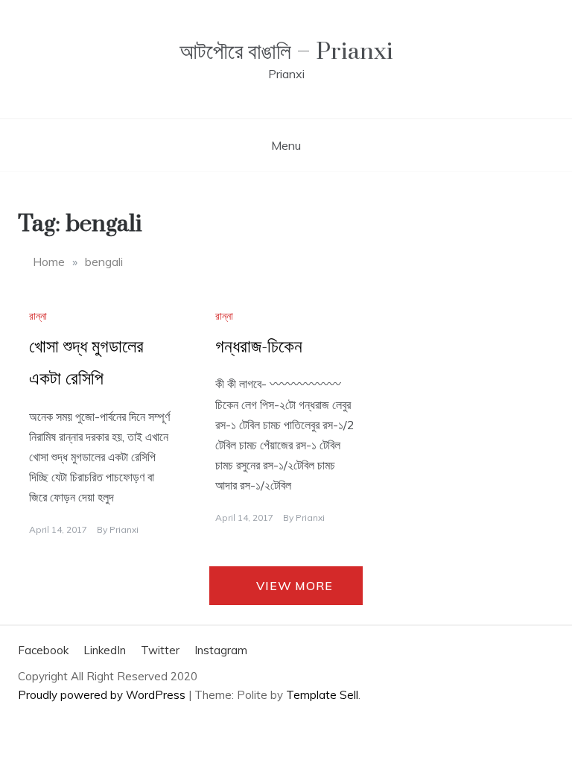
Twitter (160, 650)
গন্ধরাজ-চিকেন (258, 347)
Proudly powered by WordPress (103, 695)
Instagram (220, 650)
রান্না (38, 316)
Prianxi (124, 529)
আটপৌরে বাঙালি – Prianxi (286, 51)
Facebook (43, 650)
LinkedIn (104, 650)
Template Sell (322, 695)
